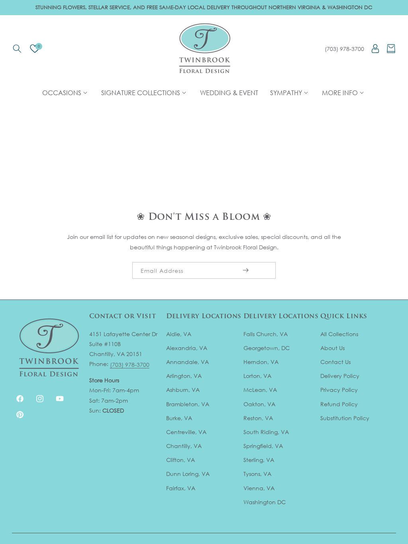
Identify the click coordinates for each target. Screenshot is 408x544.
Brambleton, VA (187, 404)
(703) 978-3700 (344, 49)
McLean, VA (260, 389)
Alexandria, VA (186, 348)
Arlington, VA (184, 376)
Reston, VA (258, 418)
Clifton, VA (180, 460)
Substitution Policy (344, 418)
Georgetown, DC (266, 348)
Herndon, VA (261, 362)
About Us (332, 348)
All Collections (339, 334)
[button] (17, 48)
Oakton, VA (259, 404)
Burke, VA (179, 418)
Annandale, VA (187, 362)
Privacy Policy (339, 389)
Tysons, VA (257, 473)
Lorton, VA (257, 376)
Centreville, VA (186, 432)
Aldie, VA (178, 334)
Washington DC (264, 502)
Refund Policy (339, 404)
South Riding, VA (266, 432)
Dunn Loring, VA (188, 473)
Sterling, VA (258, 460)
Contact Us (335, 362)
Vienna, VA (259, 488)
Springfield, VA (263, 446)
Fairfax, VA (180, 488)
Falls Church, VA (265, 334)
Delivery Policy (339, 376)
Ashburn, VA (183, 389)
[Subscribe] (245, 270)
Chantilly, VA (184, 446)
